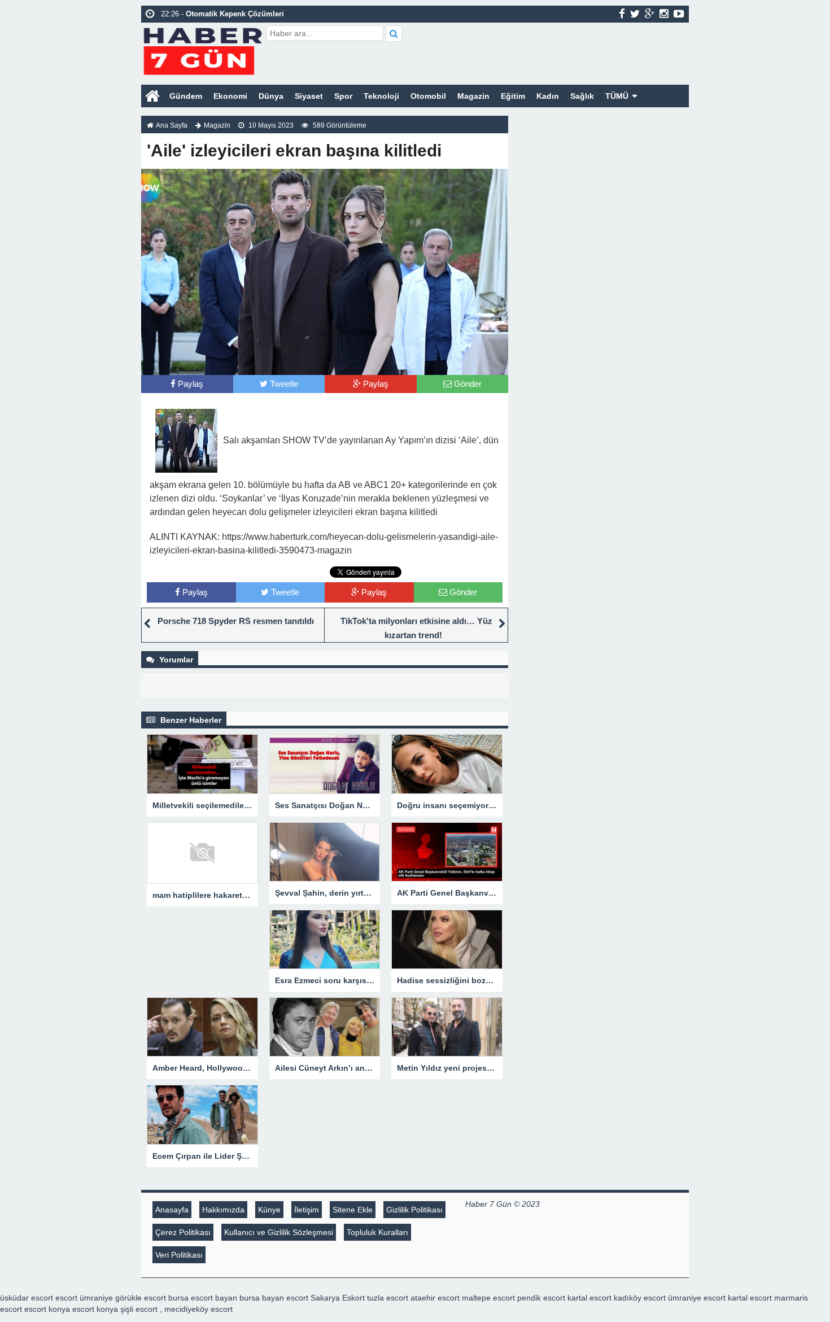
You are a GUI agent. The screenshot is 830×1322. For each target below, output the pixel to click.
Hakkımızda (223, 1209)
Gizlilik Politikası (414, 1209)
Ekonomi (230, 96)
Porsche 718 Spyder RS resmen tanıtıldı (236, 621)
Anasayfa (172, 1209)
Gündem (185, 96)
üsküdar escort (26, 1297)
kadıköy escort (640, 1297)
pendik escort (541, 1297)
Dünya (271, 96)
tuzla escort (387, 1297)
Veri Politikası (179, 1254)
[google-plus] (649, 13)
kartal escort (589, 1297)
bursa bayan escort (273, 1297)
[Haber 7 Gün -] (202, 49)
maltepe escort (488, 1297)
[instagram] (664, 13)
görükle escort (140, 1297)
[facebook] (622, 13)
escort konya (47, 1309)
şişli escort (139, 1309)
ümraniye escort (697, 1297)
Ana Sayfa (171, 125)
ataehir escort (435, 1297)
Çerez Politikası (183, 1232)
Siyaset (309, 96)
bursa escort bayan (202, 1297)
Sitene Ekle (353, 1209)
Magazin (473, 96)
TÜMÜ (616, 96)
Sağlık (582, 96)
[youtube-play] (679, 13)
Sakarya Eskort (338, 1297)
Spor (343, 96)
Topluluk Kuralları (377, 1232)
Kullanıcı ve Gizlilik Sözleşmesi (278, 1232)
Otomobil (428, 96)
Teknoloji (381, 96)
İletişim (306, 1209)
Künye (269, 1209)
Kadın (547, 96)
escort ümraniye (84, 1297)
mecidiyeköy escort (198, 1309)
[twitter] (635, 13)
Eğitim (513, 96)
